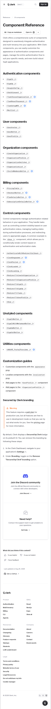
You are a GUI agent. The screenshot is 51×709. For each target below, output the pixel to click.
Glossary (6, 636)
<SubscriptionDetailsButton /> (20, 202)
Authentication (8, 604)
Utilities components (16, 343)
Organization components (20, 147)
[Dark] (40, 695)
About (28, 629)
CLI (4, 614)
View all (29, 614)
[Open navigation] (4, 4)
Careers (29, 633)
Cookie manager (9, 682)
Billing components (15, 182)
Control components (16, 213)
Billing (5, 611)
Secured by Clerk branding (18, 400)
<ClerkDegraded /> (14, 258)
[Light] (43, 695)
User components (15, 121)
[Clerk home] (7, 593)
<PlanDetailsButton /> (16, 197)
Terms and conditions (11, 661)
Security (6, 671)
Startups (6, 643)
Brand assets (31, 643)
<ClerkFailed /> (13, 262)
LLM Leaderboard (9, 650)
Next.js (29, 607)
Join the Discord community (25, 482)
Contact (29, 639)
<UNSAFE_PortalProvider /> (18, 350)
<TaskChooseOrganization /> (19, 97)
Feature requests (9, 639)
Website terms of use (11, 668)
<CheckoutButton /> (15, 193)
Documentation (9, 629)
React (28, 604)
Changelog (7, 633)
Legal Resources (9, 675)
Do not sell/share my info (12, 678)
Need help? (26, 519)
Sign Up (44, 4)
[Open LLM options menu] (38, 32)
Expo (28, 611)
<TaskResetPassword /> (16, 101)
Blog (28, 636)
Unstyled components (17, 313)
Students (6, 646)
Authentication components (21, 73)
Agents (5, 618)
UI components (19, 17)
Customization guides (17, 361)
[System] (46, 695)
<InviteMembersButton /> (17, 171)
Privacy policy (8, 664)
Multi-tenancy (8, 607)
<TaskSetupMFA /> (14, 106)
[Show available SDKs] (35, 97)
